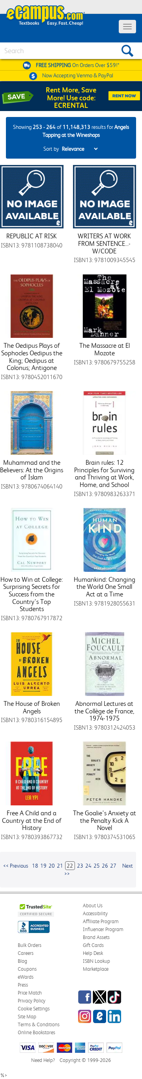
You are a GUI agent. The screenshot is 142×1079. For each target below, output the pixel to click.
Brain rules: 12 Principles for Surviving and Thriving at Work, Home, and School (104, 473)
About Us (93, 905)
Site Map (27, 1017)
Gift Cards (93, 945)
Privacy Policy (31, 1001)
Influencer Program (103, 929)
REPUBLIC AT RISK (31, 236)
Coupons (27, 969)
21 (60, 865)
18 (35, 865)
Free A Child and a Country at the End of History (32, 820)
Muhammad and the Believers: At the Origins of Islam (31, 469)
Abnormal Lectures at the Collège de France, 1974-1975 (104, 711)
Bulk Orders (29, 945)
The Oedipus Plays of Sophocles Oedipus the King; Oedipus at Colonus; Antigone (31, 356)
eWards (26, 977)
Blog (22, 961)
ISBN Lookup (96, 961)
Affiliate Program (101, 921)
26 (105, 865)
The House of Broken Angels (32, 707)
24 (88, 865)
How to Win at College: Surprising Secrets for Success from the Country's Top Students (31, 594)
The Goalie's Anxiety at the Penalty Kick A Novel (104, 820)
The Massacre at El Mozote (104, 349)
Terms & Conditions (39, 1024)
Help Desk (93, 953)
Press (23, 985)
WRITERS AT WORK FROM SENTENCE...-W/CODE (104, 243)
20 (52, 865)
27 (113, 865)
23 (80, 865)
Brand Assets (96, 937)
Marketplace (95, 969)
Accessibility (95, 913)
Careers (26, 953)
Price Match (30, 993)
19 (43, 865)
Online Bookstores (36, 1032)
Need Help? (43, 1060)
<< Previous (15, 865)
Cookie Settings (34, 1009)
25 (96, 865)
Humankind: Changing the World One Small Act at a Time (104, 586)
